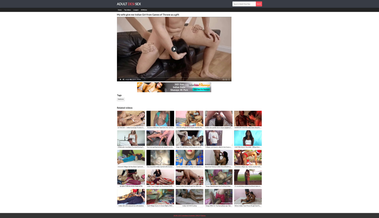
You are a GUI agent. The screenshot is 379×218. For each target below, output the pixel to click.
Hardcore (121, 99)
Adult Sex (129, 4)
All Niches (144, 10)
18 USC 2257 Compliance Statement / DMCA (187, 215)
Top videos (127, 10)
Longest (135, 10)
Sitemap (203, 215)
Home (120, 10)
